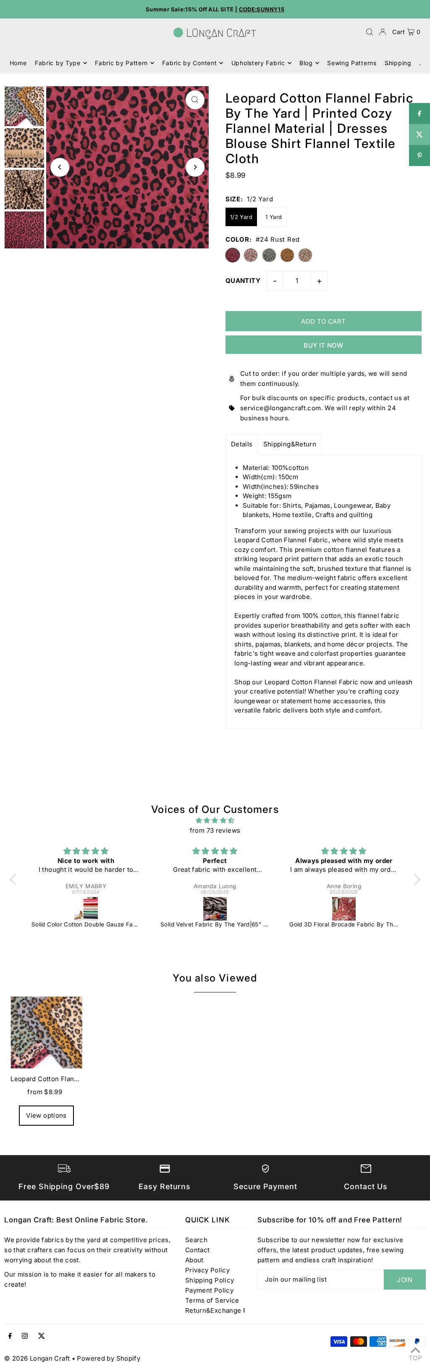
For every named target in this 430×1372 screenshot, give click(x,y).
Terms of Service (212, 1300)
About (194, 1260)
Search (196, 1240)
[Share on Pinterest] (419, 155)
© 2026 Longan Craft (37, 1358)
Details (242, 444)
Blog (306, 62)
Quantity (242, 281)
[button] (15, 879)
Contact (197, 1250)
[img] (215, 820)
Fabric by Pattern (121, 62)
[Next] (195, 167)
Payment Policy (209, 1290)
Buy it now (323, 345)
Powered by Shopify (108, 1358)
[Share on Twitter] (419, 134)
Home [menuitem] (18, 62)
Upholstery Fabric (258, 62)
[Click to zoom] (195, 99)
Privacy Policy (207, 1270)
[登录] (382, 32)
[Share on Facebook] (419, 113)
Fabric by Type (58, 62)
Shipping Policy (209, 1280)
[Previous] (59, 167)
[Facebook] (10, 1336)
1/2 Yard (241, 217)
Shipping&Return (290, 444)
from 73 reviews (215, 830)
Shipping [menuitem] (398, 62)
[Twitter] (41, 1336)
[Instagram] (25, 1336)
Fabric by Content (189, 62)
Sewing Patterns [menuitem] (352, 62)
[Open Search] (369, 32)
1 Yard (273, 217)
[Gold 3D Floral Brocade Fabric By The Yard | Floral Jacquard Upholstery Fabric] (343, 909)
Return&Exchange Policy (223, 1310)
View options (46, 1115)
